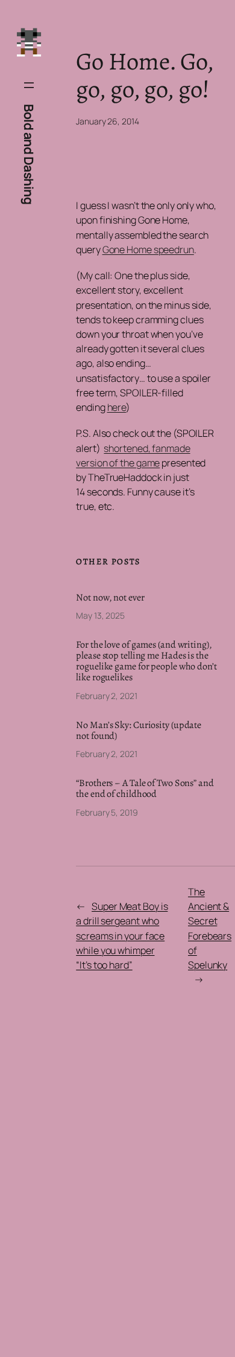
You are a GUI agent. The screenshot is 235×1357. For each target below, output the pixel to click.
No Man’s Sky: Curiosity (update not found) (138, 730)
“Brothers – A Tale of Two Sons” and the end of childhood (145, 788)
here (117, 407)
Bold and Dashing (29, 154)
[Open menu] (29, 85)
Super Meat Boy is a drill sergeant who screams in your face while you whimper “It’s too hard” (122, 936)
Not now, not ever (110, 597)
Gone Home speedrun (148, 249)
